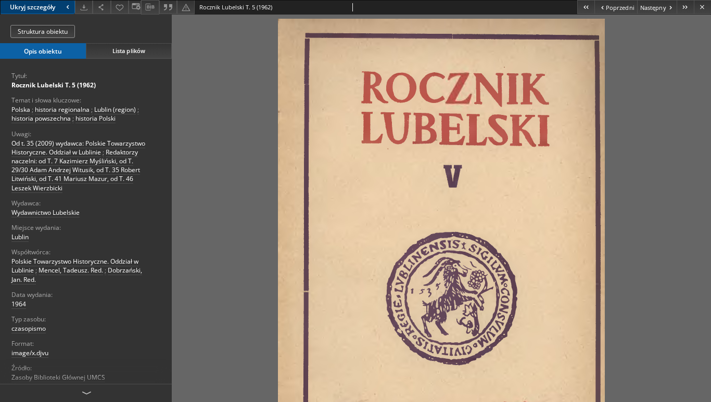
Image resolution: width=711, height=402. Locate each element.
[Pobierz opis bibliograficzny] (150, 7)
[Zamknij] (702, 7)
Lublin (20, 236)
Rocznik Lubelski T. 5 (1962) (53, 85)
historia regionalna (62, 109)
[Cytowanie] (168, 7)
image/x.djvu (29, 352)
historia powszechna (41, 118)
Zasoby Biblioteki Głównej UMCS (58, 377)
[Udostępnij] (101, 7)
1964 (18, 304)
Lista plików (128, 51)
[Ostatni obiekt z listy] (685, 7)
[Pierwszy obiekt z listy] (585, 7)
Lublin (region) (115, 109)
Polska (20, 109)
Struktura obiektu (43, 31)
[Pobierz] (84, 7)
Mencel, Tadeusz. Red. (71, 270)
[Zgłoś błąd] (186, 7)
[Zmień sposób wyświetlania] (135, 7)
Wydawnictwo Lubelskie (45, 212)
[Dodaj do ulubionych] (120, 7)
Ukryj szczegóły (32, 7)
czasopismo (28, 328)
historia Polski (95, 118)
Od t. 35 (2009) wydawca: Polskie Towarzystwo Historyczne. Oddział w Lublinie (78, 148)
